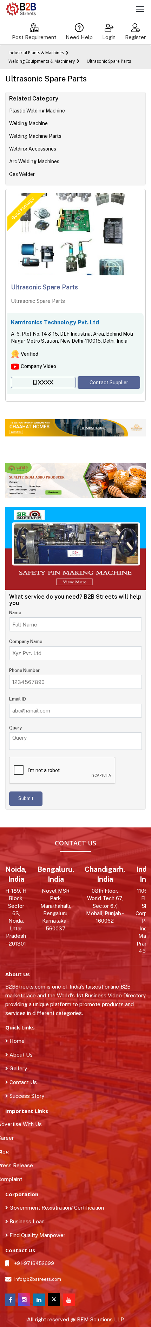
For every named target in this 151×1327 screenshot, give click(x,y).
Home (16, 1041)
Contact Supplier (109, 382)
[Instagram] (24, 1304)
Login (109, 37)
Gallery (17, 1068)
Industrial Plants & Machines (36, 53)
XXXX (45, 382)
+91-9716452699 (34, 1263)
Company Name (25, 641)
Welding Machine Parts (35, 136)
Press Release (19, 1165)
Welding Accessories (32, 149)
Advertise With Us (23, 1124)
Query (15, 727)
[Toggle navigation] (140, 10)
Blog (7, 1152)
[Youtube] (69, 1300)
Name (15, 612)
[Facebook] (10, 1300)
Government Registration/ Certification (56, 1208)
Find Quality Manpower (36, 1235)
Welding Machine (28, 123)
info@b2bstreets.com (37, 1279)
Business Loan (26, 1221)
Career (9, 1138)
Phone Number (24, 670)
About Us (20, 1055)
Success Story (26, 1096)
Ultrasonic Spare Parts (109, 61)
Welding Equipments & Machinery (41, 61)
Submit (25, 798)
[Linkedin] (39, 1300)
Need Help (79, 37)
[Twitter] (54, 1299)
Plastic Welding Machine (37, 111)
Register (135, 37)
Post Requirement (34, 37)
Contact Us (22, 1082)
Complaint (13, 1179)
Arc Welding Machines (34, 161)
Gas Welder (22, 174)
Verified (29, 354)
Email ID (17, 699)
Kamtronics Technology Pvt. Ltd (55, 322)
